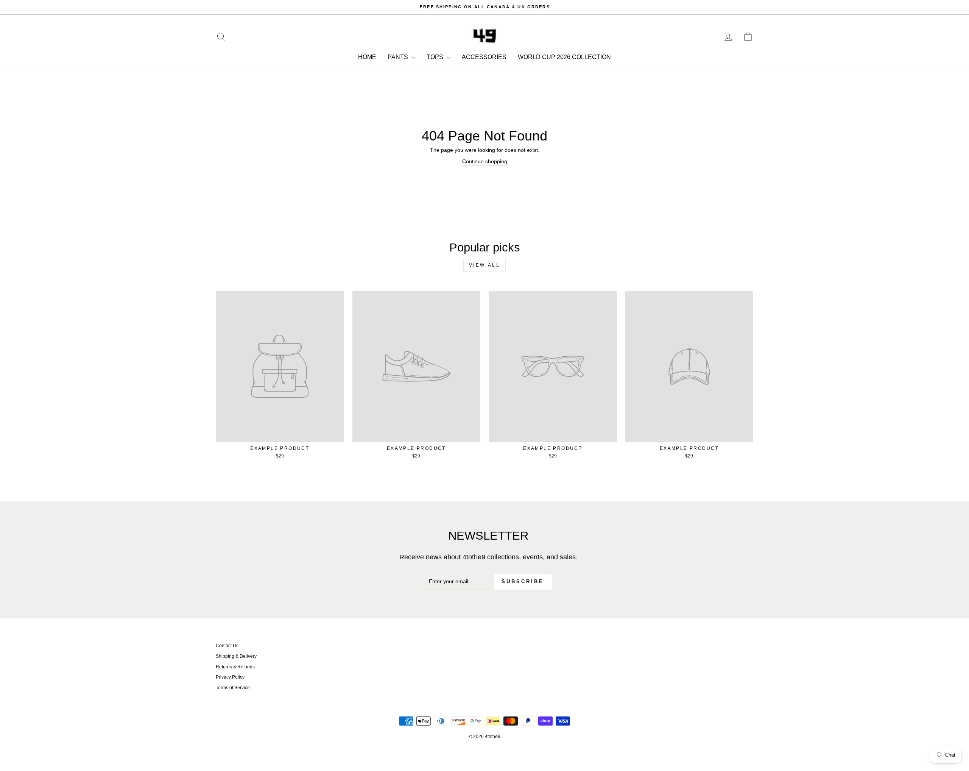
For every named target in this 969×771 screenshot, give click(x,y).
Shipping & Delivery (236, 656)
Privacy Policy (230, 677)
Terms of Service (233, 687)
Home (367, 57)
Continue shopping (484, 161)
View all (484, 265)
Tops (436, 57)
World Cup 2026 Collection (564, 57)
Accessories (484, 57)
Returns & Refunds (235, 667)
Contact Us (227, 645)
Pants (399, 57)
